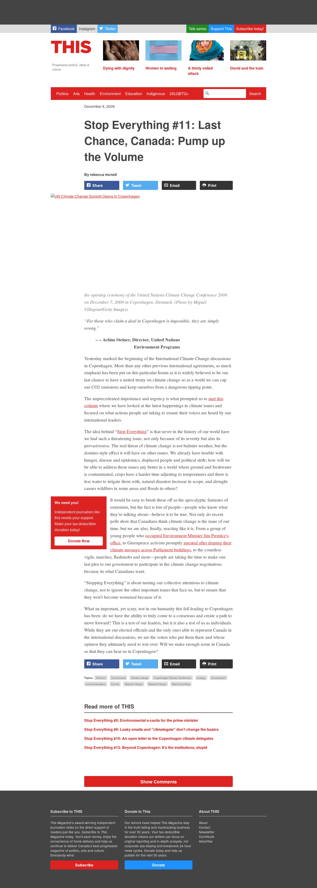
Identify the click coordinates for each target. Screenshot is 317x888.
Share (97, 185)
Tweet (136, 185)
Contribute (206, 836)
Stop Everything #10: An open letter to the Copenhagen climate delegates (148, 738)
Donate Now (79, 540)
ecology (201, 678)
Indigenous (156, 93)
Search (255, 93)
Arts (76, 93)
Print (212, 185)
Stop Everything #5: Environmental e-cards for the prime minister (141, 720)
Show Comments (158, 781)
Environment (110, 93)
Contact (204, 827)
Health (89, 93)
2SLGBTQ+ (179, 93)
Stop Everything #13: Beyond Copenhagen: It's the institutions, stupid (145, 747)
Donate (158, 865)
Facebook (66, 28)
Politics (62, 93)
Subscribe (84, 865)
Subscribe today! (250, 28)
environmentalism (96, 684)
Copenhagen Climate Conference (172, 678)
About (203, 822)
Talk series (197, 28)
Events (115, 684)
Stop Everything (132, 431)
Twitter (110, 28)
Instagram (87, 28)
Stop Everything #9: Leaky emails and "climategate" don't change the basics (151, 729)
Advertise (206, 841)
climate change (139, 678)
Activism (101, 678)
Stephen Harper (134, 684)
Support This (221, 28)
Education (133, 93)
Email (175, 185)
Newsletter (206, 832)
